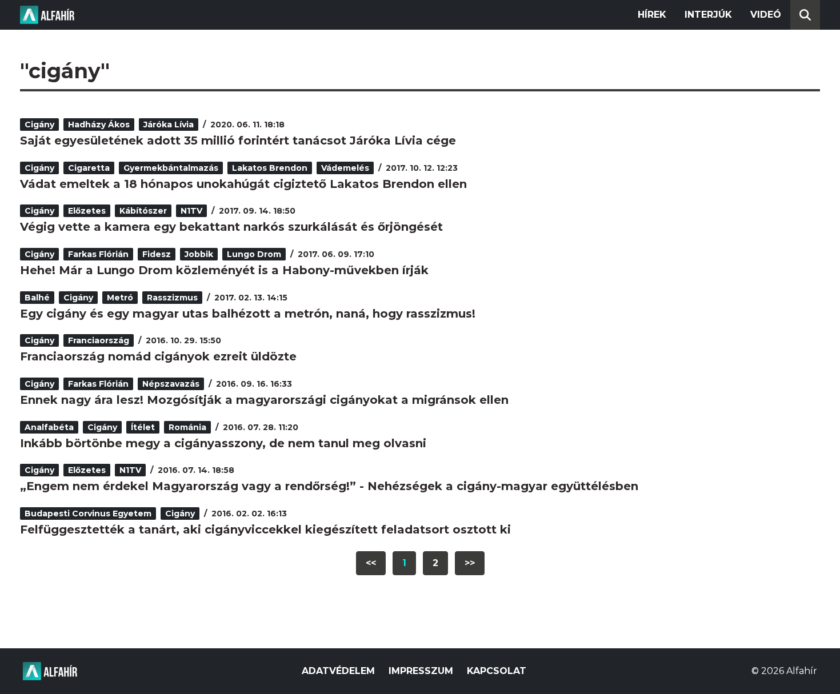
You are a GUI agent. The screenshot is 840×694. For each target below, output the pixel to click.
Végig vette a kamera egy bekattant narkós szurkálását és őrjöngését (231, 227)
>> (470, 562)
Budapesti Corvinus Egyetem (88, 513)
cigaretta (89, 168)
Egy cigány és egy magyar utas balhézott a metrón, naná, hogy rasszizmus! (247, 313)
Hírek (652, 14)
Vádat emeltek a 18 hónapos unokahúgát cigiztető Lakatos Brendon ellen (243, 184)
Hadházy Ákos (99, 124)
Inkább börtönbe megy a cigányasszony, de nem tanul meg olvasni (223, 443)
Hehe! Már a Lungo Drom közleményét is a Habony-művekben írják (224, 270)
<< (371, 562)
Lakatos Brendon (269, 168)
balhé (37, 297)
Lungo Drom (254, 254)
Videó (765, 14)
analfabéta (49, 427)
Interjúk (708, 14)
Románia (187, 427)
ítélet (143, 427)
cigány (39, 124)
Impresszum (421, 670)
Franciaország (98, 340)
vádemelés (345, 168)
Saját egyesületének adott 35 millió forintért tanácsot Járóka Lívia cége (238, 140)
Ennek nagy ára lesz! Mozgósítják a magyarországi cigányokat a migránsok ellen (264, 400)
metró (120, 297)
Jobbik (199, 254)
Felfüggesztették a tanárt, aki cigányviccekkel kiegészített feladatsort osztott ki (265, 529)
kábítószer (143, 211)
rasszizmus (172, 297)
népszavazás (170, 384)
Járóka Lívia (168, 124)
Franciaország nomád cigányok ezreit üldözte (158, 356)
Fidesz (156, 254)
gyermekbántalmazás (170, 168)
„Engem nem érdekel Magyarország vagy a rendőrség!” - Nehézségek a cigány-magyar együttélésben (329, 486)
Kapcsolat (496, 670)
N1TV (191, 211)
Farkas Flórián (98, 254)
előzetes (87, 211)
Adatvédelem (338, 670)
